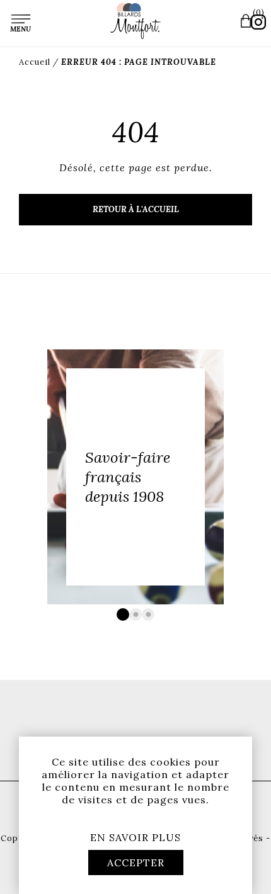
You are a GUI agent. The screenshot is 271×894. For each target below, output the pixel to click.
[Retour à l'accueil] (135, 21)
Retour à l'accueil (136, 209)
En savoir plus (135, 837)
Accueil (34, 62)
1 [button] (123, 614)
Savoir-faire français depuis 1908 (127, 477)
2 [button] (135, 614)
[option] (135, 476)
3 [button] (148, 614)
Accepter (135, 862)
